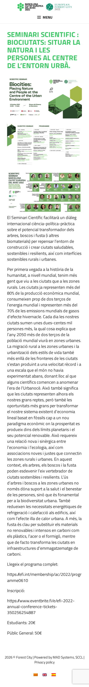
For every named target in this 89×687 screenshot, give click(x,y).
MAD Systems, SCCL (68, 657)
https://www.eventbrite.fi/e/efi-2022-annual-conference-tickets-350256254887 (41, 607)
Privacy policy (44, 662)
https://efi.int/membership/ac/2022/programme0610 (44, 577)
